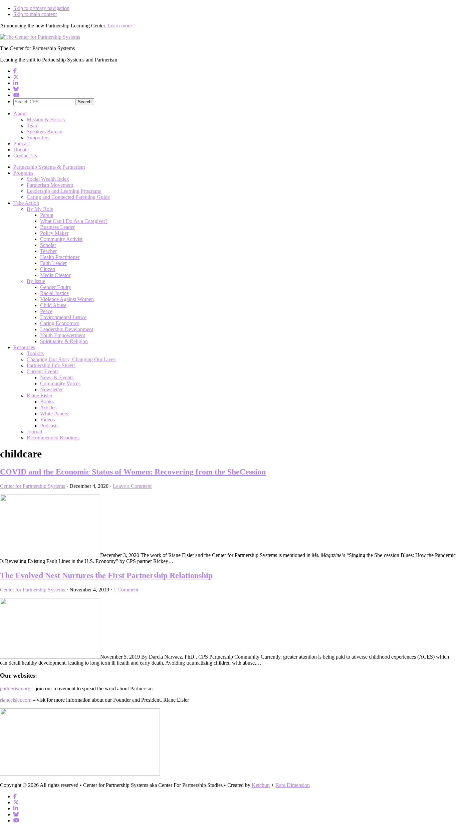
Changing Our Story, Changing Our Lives (71, 359)
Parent (46, 215)
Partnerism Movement (50, 185)
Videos (47, 419)
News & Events (56, 377)
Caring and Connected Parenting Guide (68, 197)
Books (47, 401)
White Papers (54, 413)
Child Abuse (53, 305)
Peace (46, 311)
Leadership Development (66, 329)
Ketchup (261, 785)
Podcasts (49, 425)
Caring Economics (59, 323)
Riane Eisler (39, 395)
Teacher (48, 251)
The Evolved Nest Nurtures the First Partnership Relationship (106, 575)
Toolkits (35, 353)
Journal (34, 431)
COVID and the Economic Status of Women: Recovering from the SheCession (133, 471)
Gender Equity (55, 287)
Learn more (119, 25)
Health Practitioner (59, 257)
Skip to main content (35, 14)
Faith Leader (53, 263)
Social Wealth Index (48, 179)
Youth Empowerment (62, 335)
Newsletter (51, 389)
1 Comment (125, 589)
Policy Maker (54, 233)
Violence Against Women (67, 299)
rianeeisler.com (15, 700)
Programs (23, 173)
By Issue (36, 281)
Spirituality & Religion (64, 341)
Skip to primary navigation (41, 8)
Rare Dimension (292, 785)
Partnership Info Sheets (51, 365)
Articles (48, 407)
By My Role (40, 209)
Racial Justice (54, 293)
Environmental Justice (63, 317)
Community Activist (61, 239)
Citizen (47, 269)
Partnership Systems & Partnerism (49, 167)
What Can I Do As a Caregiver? (73, 221)
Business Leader (57, 227)
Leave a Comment (132, 486)
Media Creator (55, 275)
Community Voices (60, 383)
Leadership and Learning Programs (64, 191)
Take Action (26, 203)
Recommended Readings (53, 437)
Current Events (42, 371)
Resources (24, 347)
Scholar (48, 245)
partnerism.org (15, 688)
